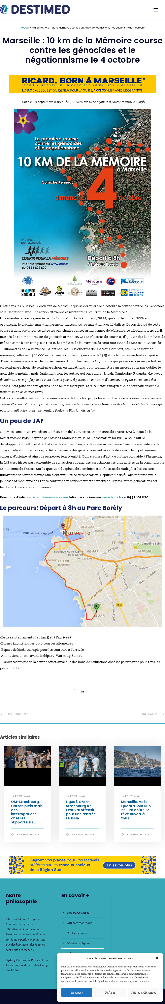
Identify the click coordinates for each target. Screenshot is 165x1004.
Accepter (77, 992)
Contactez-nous (78, 933)
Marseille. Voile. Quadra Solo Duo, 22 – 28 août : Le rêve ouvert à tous (136, 810)
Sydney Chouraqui (18, 960)
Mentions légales (78, 943)
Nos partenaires (78, 912)
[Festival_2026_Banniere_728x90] (82, 83)
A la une (22, 834)
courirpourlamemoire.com (47, 497)
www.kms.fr (112, 497)
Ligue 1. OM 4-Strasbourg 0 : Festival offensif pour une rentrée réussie (81, 810)
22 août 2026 (20, 796)
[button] (157, 958)
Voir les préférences (143, 992)
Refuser (110, 992)
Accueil (25, 27)
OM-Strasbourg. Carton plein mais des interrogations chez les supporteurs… (27, 812)
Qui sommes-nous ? (80, 923)
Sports (34, 834)
